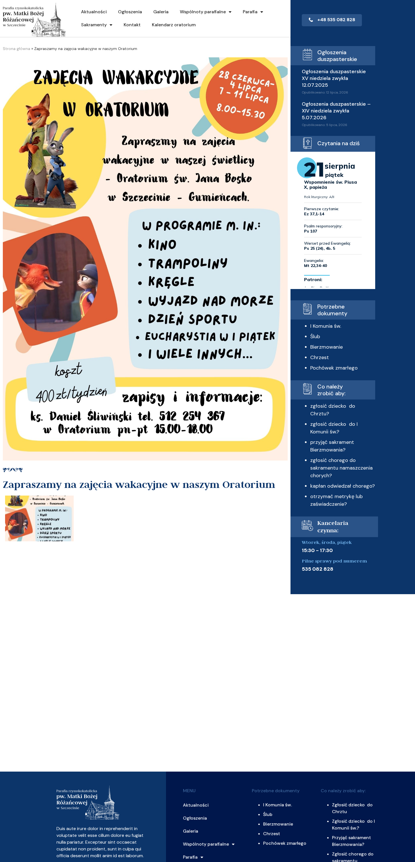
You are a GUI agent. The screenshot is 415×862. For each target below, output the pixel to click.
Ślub (315, 336)
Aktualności (94, 12)
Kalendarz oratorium (174, 25)
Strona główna (16, 48)
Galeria (161, 12)
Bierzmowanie (326, 347)
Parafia (250, 12)
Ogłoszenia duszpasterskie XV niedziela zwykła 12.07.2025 (334, 78)
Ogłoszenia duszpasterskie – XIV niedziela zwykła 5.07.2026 (336, 111)
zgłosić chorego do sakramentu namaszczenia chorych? (341, 468)
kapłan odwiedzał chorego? (342, 486)
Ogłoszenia (130, 12)
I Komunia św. (325, 326)
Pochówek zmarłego (334, 367)
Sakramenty (94, 25)
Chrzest (319, 357)
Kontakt (132, 25)
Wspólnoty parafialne (203, 12)
